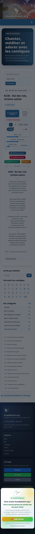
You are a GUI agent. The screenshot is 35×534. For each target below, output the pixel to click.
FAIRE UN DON (18, 519)
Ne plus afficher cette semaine (17, 525)
